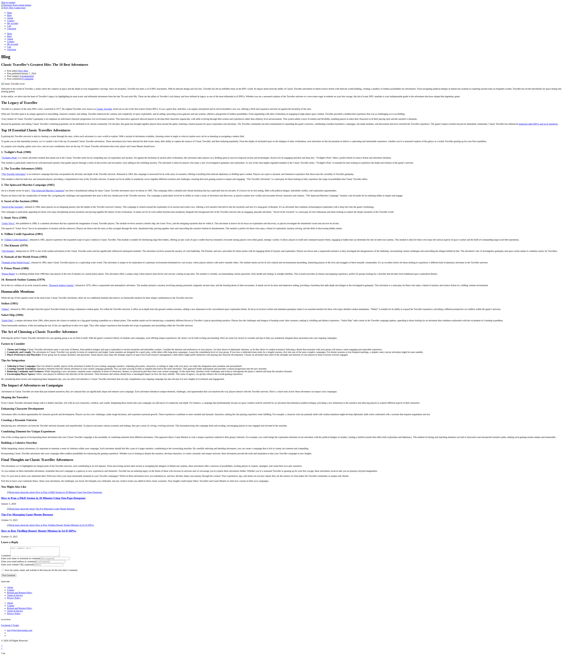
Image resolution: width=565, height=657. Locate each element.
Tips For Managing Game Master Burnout (27, 514)
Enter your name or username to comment (20, 558)
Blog (9, 15)
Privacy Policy (14, 598)
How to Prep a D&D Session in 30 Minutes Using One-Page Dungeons (43, 498)
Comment (5, 555)
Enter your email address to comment (18, 561)
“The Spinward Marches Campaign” (48, 190)
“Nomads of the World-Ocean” (15, 262)
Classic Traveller (104, 109)
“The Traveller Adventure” (13, 174)
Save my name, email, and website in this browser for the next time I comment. (41, 570)
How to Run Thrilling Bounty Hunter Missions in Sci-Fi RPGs (38, 530)
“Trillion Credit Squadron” (16, 239)
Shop (9, 12)
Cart (9, 26)
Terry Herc (23, 71)
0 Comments (27, 79)
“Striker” (5, 309)
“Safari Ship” (7, 320)
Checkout (11, 28)
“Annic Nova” (8, 223)
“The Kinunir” (8, 251)
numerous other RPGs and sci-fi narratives (538, 124)
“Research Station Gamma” (61, 285)
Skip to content (8, 2)
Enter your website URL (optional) (17, 564)
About (10, 18)
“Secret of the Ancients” (12, 207)
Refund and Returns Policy (19, 592)
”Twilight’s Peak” (9, 158)
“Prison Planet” (8, 274)
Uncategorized (27, 76)
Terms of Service (15, 595)
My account (12, 23)
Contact (10, 20)
